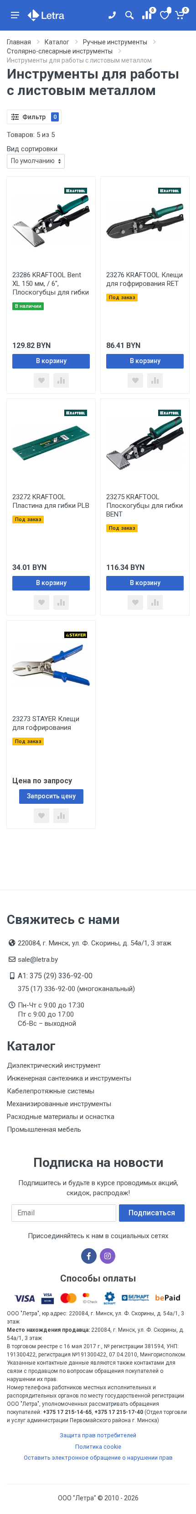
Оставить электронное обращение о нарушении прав (98, 1457)
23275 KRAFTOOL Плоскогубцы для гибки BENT (144, 505)
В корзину (51, 360)
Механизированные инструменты (59, 1104)
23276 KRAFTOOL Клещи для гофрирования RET (144, 279)
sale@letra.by (38, 959)
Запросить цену (51, 796)
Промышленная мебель (44, 1129)
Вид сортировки (32, 149)
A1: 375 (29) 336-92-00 (55, 975)
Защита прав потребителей (98, 1435)
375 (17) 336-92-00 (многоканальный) (76, 989)
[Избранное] (163, 15)
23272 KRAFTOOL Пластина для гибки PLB (50, 501)
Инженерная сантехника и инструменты (69, 1078)
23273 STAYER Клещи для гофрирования (45, 723)
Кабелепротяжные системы (50, 1091)
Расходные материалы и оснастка (60, 1117)
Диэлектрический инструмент (54, 1065)
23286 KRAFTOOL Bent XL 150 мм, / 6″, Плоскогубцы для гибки (50, 283)
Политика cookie (98, 1446)
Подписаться (152, 1212)
